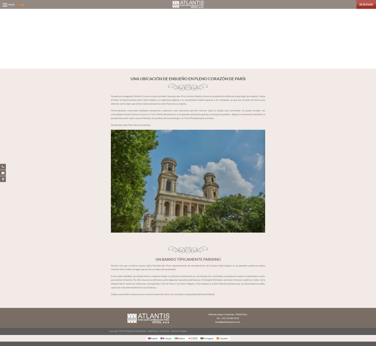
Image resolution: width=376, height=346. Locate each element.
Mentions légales (179, 331)
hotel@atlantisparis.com (227, 321)
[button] (21, 5)
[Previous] (112, 180)
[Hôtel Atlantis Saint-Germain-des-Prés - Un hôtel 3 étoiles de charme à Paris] (188, 4)
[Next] (263, 180)
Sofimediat (164, 331)
